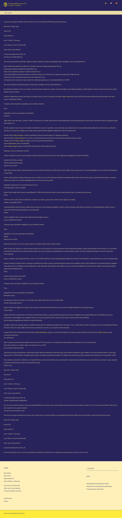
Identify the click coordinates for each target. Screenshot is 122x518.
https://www (66, 96)
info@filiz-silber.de (15, 490)
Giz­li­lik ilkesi (8, 498)
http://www (12, 143)
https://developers (41, 332)
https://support (19, 135)
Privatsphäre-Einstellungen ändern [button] (97, 483)
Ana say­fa (91, 468)
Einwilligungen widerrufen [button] (95, 489)
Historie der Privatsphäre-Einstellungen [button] (99, 486)
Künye (6, 501)
